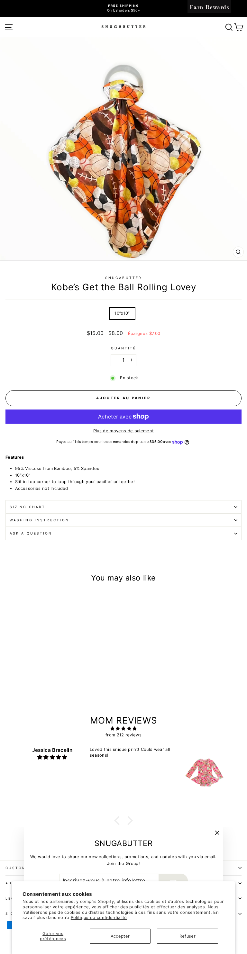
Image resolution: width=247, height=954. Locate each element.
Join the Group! (123, 863)
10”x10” (122, 313)
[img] (123, 728)
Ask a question (31, 533)
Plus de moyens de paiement (123, 430)
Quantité (123, 348)
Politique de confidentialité (99, 917)
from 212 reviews (123, 735)
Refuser (187, 936)
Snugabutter (123, 278)
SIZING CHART (27, 507)
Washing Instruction (39, 520)
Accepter (120, 936)
